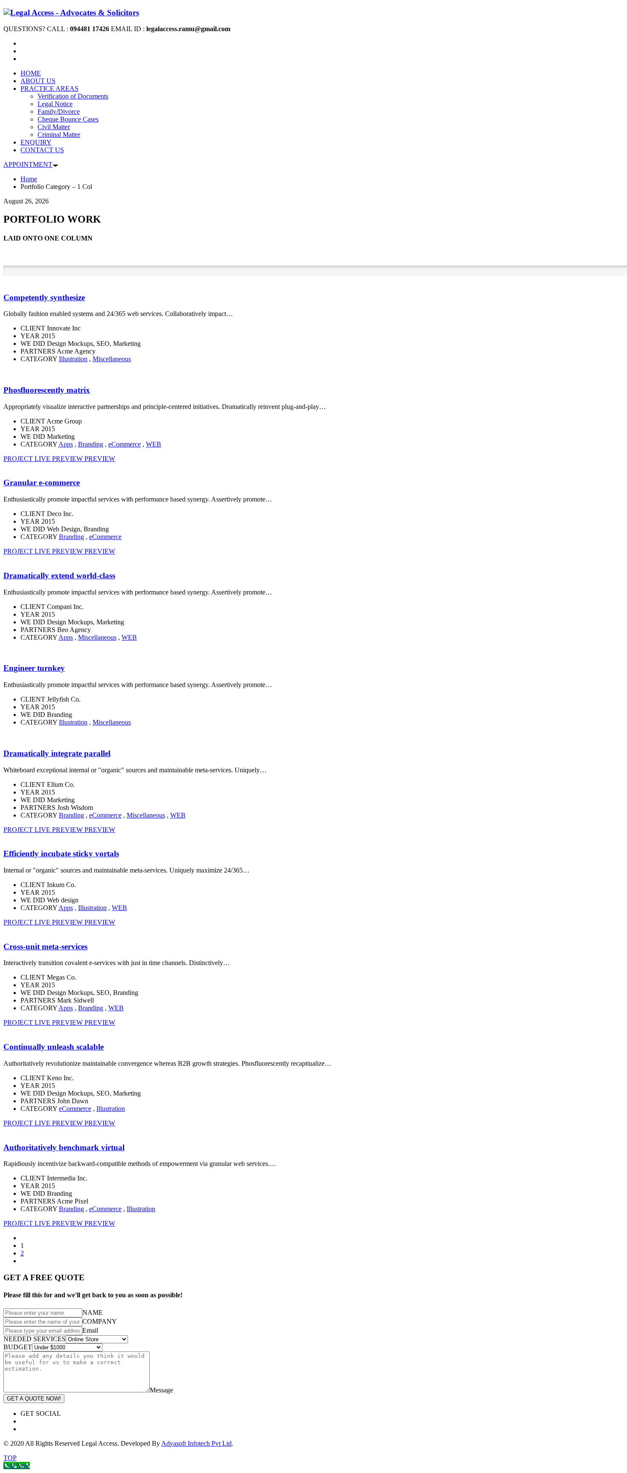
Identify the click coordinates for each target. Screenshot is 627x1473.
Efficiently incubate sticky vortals (61, 853)
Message (161, 1390)
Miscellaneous (112, 358)
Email (90, 1330)
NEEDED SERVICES (34, 1339)
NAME (92, 1312)
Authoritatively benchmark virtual (64, 1147)
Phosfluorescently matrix (46, 390)
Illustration (73, 358)
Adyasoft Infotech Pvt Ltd (196, 1443)
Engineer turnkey (34, 668)
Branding (90, 444)
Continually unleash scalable (53, 1046)
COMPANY (99, 1321)
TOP (10, 1457)
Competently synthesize (44, 297)
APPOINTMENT (27, 164)
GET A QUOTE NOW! (34, 1398)
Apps (65, 444)
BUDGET (17, 1347)
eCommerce (124, 444)
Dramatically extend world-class (59, 575)
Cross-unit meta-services (45, 946)
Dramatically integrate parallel (56, 753)
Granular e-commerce (41, 482)
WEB (153, 444)
